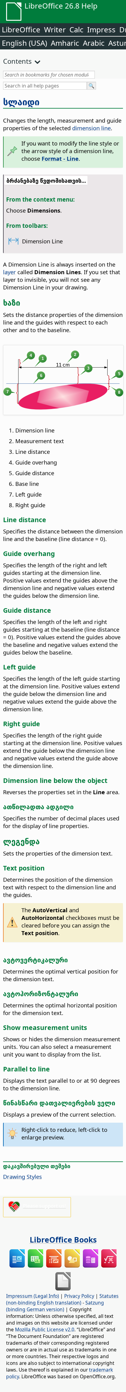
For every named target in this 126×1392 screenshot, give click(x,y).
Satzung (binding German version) (55, 1306)
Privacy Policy (79, 1296)
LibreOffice (21, 29)
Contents (17, 61)
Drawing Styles (22, 1176)
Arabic (94, 43)
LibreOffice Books (63, 1239)
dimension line (91, 128)
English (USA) (24, 43)
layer (9, 272)
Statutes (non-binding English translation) (62, 1299)
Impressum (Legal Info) (32, 1296)
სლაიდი (21, 102)
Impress (101, 29)
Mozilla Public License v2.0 (44, 1329)
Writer (55, 29)
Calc (76, 29)
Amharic (65, 43)
